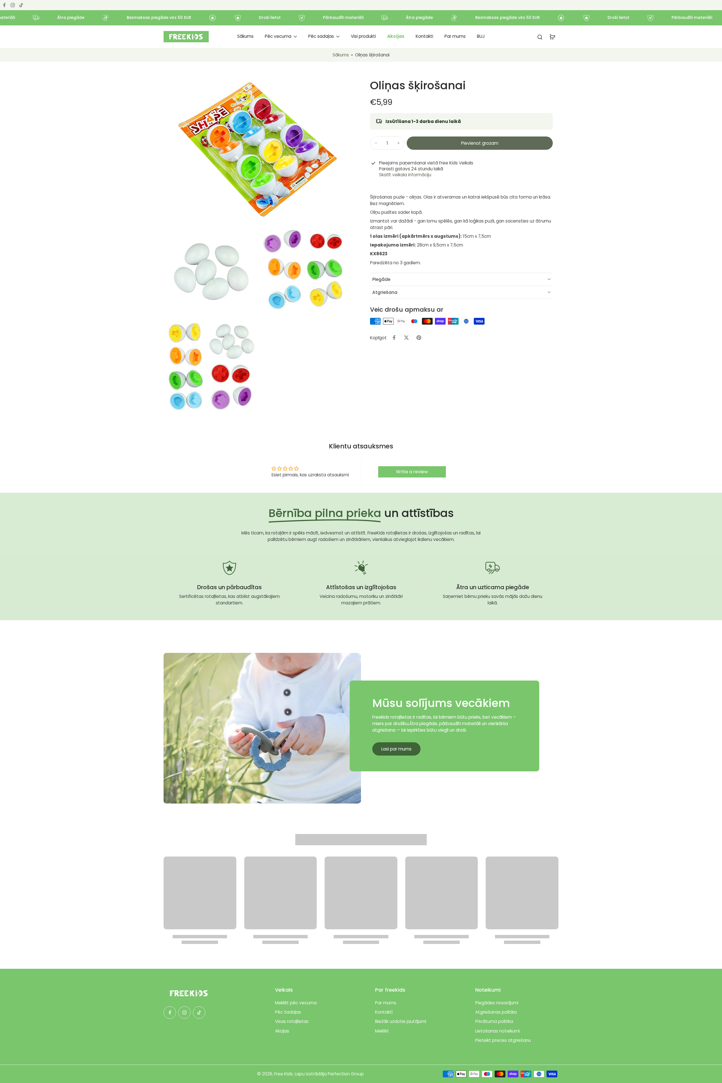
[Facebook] (4, 5)
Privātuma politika (494, 1021)
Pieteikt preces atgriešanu (503, 1040)
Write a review (412, 471)
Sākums (341, 55)
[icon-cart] (552, 36)
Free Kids (283, 1074)
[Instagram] (12, 5)
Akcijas (282, 1031)
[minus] (376, 143)
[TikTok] (21, 5)
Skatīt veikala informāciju (405, 175)
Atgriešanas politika (496, 1012)
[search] (540, 36)
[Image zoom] (258, 150)
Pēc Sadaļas (288, 1012)
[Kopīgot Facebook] (394, 337)
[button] (480, 142)
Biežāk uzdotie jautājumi (400, 1021)
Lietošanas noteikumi (497, 1031)
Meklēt (382, 1031)
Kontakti (384, 1012)
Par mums (385, 1003)
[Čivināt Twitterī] (406, 337)
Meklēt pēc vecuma (296, 1003)
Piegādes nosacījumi (496, 1003)
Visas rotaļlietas (292, 1021)
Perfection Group (346, 1074)
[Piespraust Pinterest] (419, 337)
